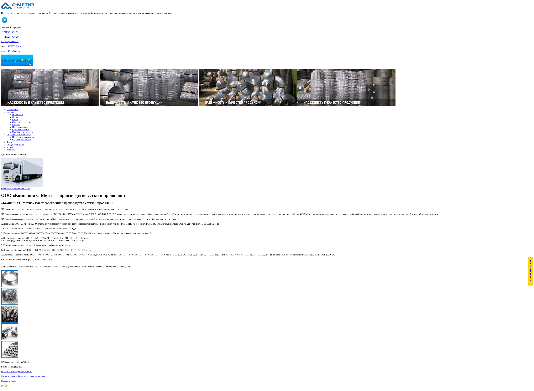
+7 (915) (9, 32)
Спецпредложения (15, 144)
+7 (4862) (9, 37)
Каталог (10, 112)
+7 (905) (9, 41)
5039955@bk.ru (15, 46)
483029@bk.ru (14, 51)
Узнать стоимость (530, 271)
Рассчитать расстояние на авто (15, 188)
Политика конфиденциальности (16, 371)
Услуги (10, 147)
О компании (12, 109)
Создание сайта (8, 381)
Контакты (11, 149)
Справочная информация (19, 134)
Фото (9, 142)
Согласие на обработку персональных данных (23, 376)
